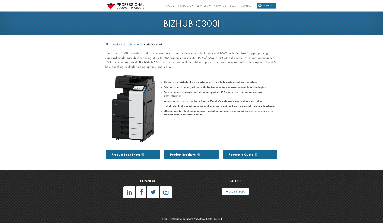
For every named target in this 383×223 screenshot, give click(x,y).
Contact (247, 5)
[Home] (106, 44)
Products (184, 5)
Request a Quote (241, 154)
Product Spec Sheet (126, 154)
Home (170, 5)
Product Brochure (183, 154)
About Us (220, 5)
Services (202, 5)
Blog (233, 5)
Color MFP (133, 44)
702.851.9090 (236, 191)
